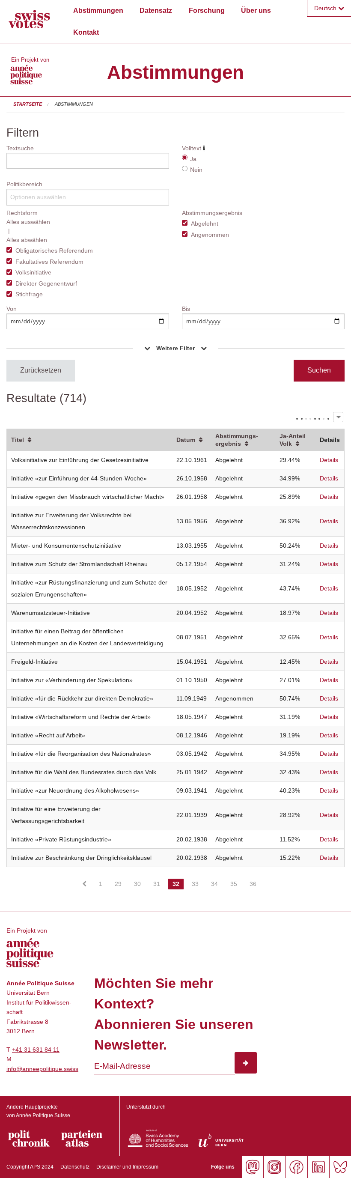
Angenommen (210, 234)
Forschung (207, 10)
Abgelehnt (204, 223)
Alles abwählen (26, 239)
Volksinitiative (33, 272)
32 (176, 883)
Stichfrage (29, 294)
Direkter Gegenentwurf (46, 283)
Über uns (256, 10)
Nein (196, 169)
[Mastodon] (252, 1167)
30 (137, 883)
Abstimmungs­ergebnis (236, 439)
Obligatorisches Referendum (54, 250)
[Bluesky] (340, 1167)
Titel (17, 439)
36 (253, 883)
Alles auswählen (28, 221)
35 (233, 883)
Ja (193, 158)
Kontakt (86, 32)
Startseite (27, 104)
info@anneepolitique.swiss (42, 1068)
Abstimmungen (98, 10)
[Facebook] (296, 1167)
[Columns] (338, 417)
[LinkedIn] (318, 1167)
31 (156, 883)
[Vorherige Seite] (84, 884)
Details (329, 459)
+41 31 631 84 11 (35, 1049)
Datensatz (156, 10)
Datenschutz (74, 1167)
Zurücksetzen (40, 370)
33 (195, 883)
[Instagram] (274, 1167)
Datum (185, 439)
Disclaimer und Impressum (127, 1167)
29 (118, 883)
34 (214, 883)
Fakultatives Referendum (49, 261)
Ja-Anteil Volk (293, 439)
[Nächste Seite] (269, 876)
